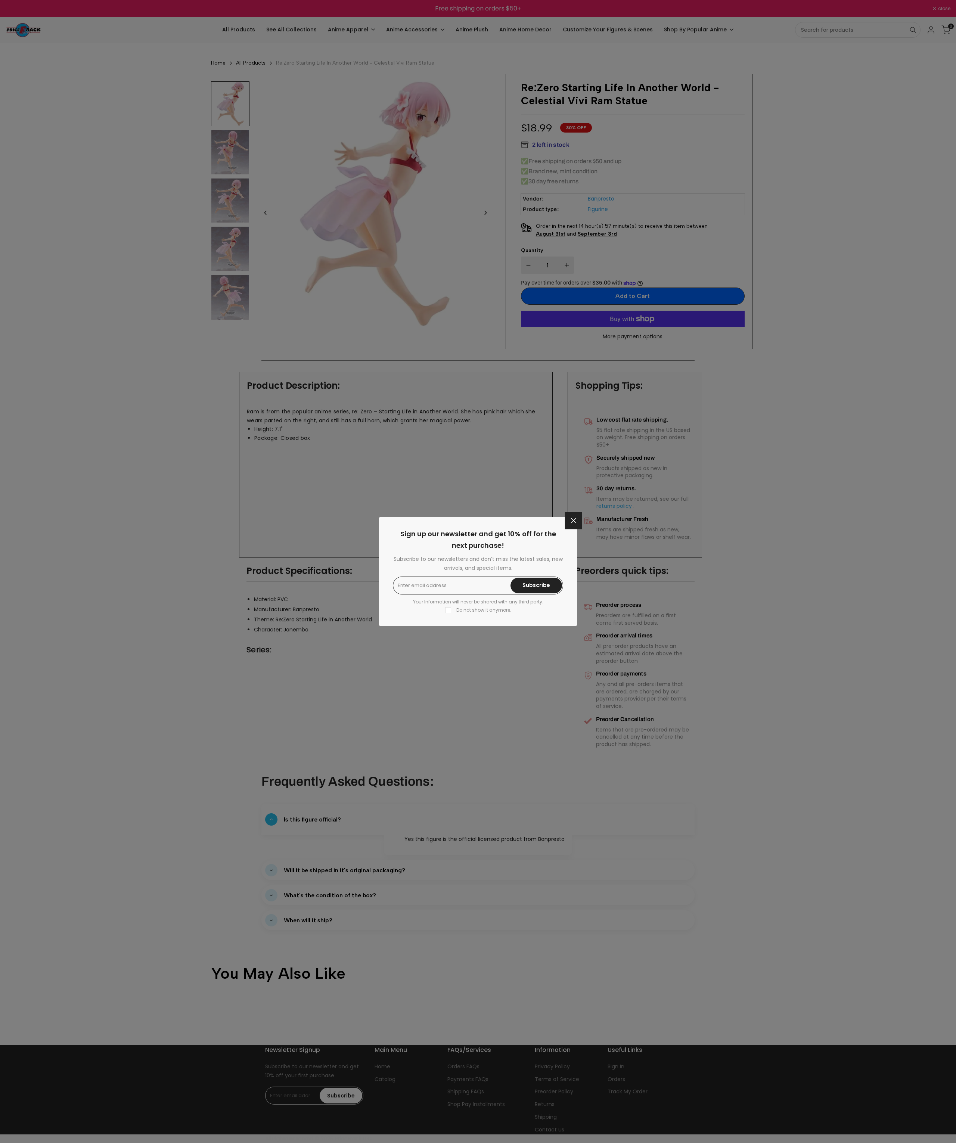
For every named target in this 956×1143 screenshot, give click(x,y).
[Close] (573, 520)
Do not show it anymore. (483, 610)
